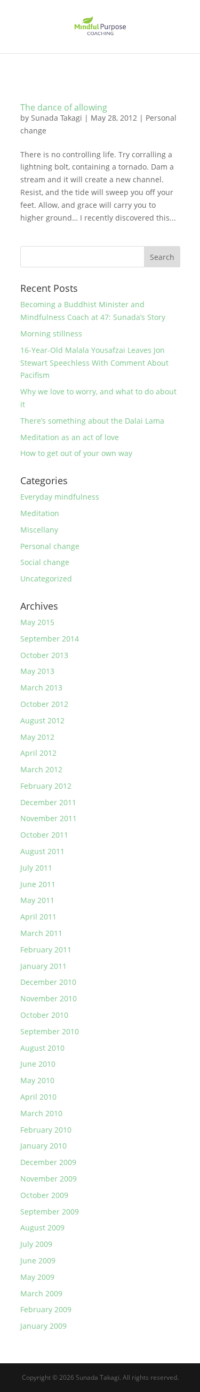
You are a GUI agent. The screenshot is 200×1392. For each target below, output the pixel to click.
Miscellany (39, 530)
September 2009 (49, 1212)
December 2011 (48, 802)
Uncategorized (46, 578)
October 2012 (44, 704)
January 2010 (43, 1146)
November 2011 (48, 818)
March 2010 (41, 1113)
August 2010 (42, 1048)
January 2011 (43, 966)
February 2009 (45, 1309)
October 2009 (44, 1195)
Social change (44, 562)
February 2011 (45, 949)
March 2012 (41, 769)
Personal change (49, 546)
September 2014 (49, 639)
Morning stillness (51, 333)
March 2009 (41, 1293)
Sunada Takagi (56, 118)
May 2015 (37, 622)
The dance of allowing (63, 107)
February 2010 (45, 1130)
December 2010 (48, 982)
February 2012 (45, 786)
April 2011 (38, 917)
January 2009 (43, 1326)
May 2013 (37, 671)
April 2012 (38, 753)
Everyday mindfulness (59, 497)
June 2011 (37, 884)
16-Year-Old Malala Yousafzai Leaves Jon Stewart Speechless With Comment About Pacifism (94, 363)
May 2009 (37, 1277)
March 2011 (41, 933)
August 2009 (42, 1227)
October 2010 (44, 1015)
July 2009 (36, 1244)
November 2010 (48, 998)
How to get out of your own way (76, 453)
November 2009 (48, 1179)
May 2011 (37, 900)
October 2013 (44, 655)
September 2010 (49, 1031)
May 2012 (37, 737)
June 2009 (37, 1260)
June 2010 (37, 1064)
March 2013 (41, 687)
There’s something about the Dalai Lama (92, 421)
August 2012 (42, 720)
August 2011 (42, 851)
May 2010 (37, 1080)
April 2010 (38, 1097)
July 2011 (36, 868)
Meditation (39, 513)
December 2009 (48, 1162)
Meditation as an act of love (69, 437)
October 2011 (44, 835)
